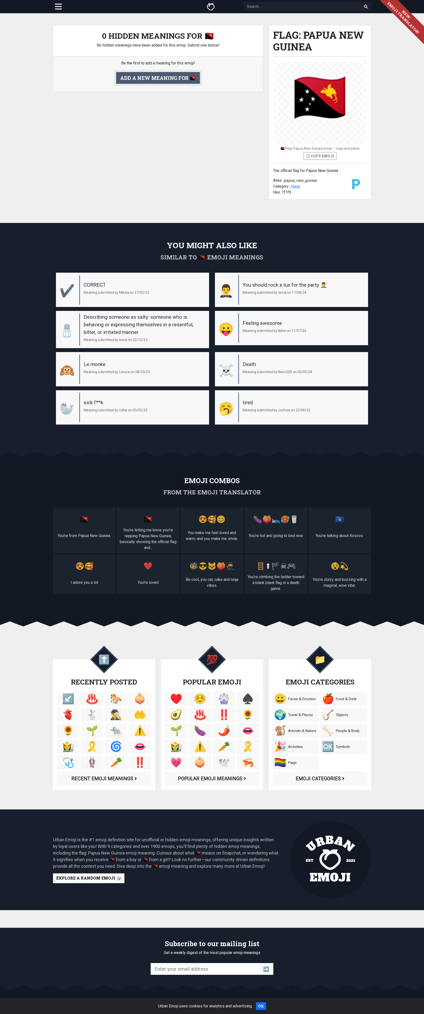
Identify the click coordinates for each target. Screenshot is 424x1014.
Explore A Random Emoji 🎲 (88, 877)
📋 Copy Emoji (320, 156)
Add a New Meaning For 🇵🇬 (158, 78)
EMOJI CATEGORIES (319, 779)
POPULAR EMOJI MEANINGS (211, 779)
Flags (295, 186)
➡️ (266, 969)
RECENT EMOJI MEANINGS (102, 779)
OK (261, 1006)
